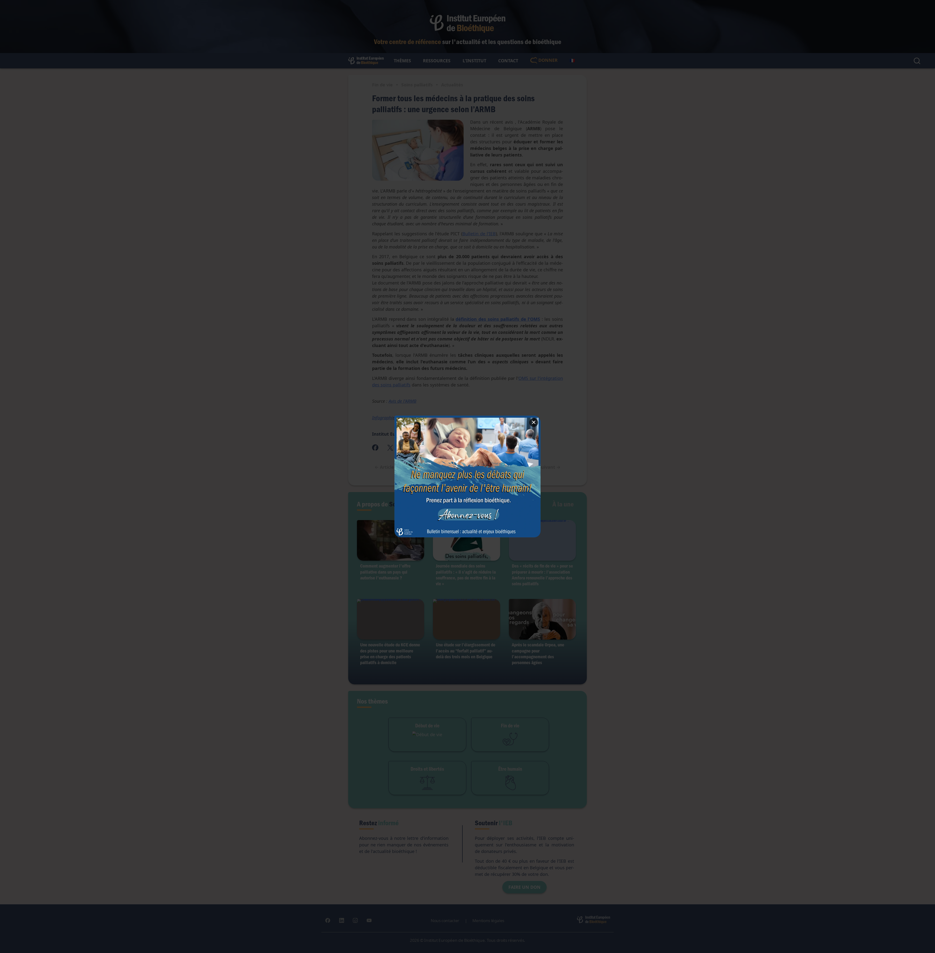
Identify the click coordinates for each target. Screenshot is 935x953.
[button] (467, 476)
